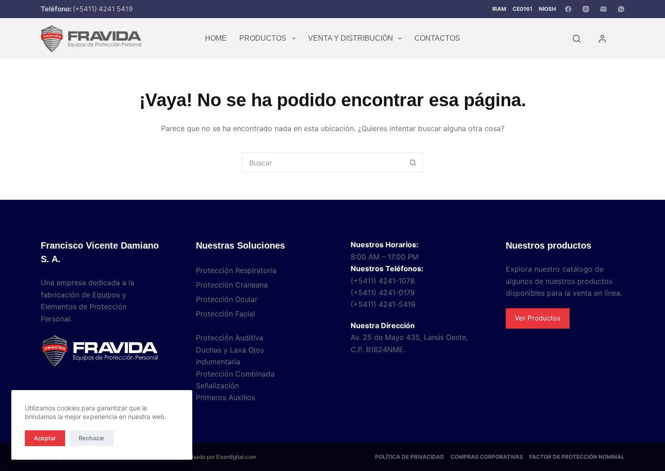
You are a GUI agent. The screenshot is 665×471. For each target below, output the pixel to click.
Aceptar (45, 438)
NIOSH (547, 8)
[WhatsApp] (621, 9)
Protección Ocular (226, 299)
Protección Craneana (232, 284)
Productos (262, 38)
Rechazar (91, 438)
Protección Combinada (235, 373)
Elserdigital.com (236, 456)
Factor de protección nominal (576, 456)
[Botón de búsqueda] (413, 162)
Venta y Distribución (350, 38)
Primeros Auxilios (225, 397)
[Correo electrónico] (603, 9)
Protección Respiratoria (236, 270)
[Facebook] (568, 9)
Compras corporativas (487, 456)
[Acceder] (602, 38)
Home (216, 38)
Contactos (437, 38)
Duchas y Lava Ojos (230, 349)
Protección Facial (225, 313)
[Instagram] (586, 9)
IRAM (499, 8)
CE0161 (522, 8)
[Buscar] (576, 38)
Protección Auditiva (229, 337)
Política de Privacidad (409, 456)
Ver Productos (537, 318)
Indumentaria (218, 361)
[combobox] (322, 162)
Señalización (217, 385)
